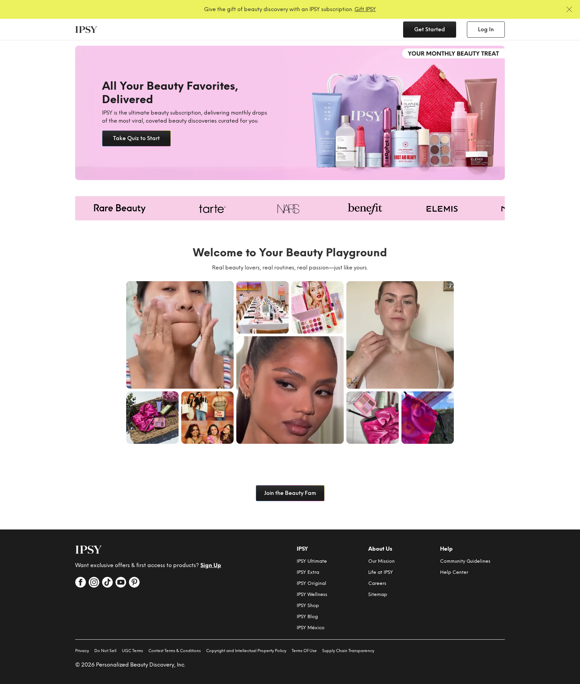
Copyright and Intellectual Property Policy (246, 650)
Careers (377, 583)
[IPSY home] (88, 550)
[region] (290, 113)
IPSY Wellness (312, 594)
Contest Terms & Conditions (174, 650)
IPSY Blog (307, 616)
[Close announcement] (569, 9)
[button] (180, 335)
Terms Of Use (304, 650)
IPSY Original (311, 583)
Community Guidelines (465, 561)
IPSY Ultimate (312, 561)
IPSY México (311, 628)
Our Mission (381, 561)
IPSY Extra (308, 572)
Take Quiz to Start (136, 138)
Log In (486, 29)
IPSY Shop (308, 605)
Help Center (454, 572)
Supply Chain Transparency (348, 650)
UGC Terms (132, 650)
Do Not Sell (105, 650)
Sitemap (377, 594)
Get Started (429, 29)
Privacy (82, 650)
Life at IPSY (380, 572)
